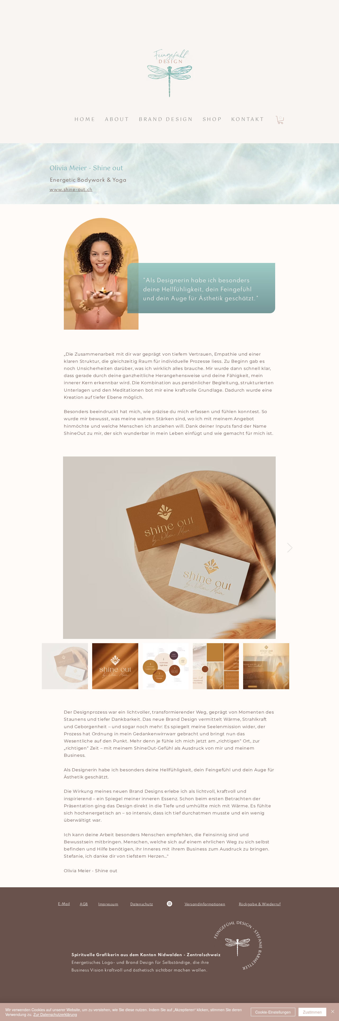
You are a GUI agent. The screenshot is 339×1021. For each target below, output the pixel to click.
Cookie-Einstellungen (273, 1012)
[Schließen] (332, 1012)
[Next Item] (290, 548)
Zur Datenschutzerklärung (55, 1014)
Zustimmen (312, 1012)
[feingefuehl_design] (169, 903)
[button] (166, 120)
